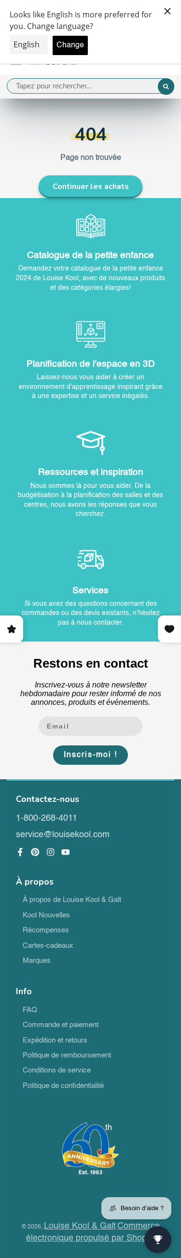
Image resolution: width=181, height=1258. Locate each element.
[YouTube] (65, 852)
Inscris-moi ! (90, 755)
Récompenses (46, 930)
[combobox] (90, 86)
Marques (37, 961)
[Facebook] (20, 852)
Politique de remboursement (67, 1055)
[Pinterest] (35, 852)
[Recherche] (166, 87)
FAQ (30, 1010)
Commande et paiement (60, 1025)
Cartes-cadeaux (48, 946)
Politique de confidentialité (63, 1086)
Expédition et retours (55, 1040)
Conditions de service (57, 1070)
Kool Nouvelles (46, 915)
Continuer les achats (91, 186)
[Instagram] (50, 852)
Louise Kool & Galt (80, 1226)
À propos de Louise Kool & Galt (72, 900)
